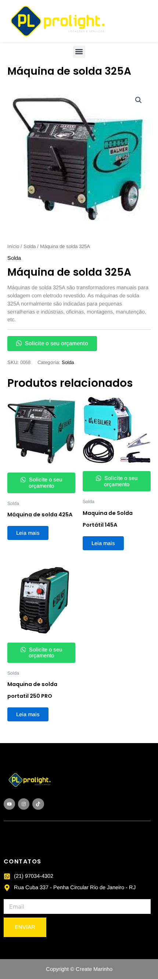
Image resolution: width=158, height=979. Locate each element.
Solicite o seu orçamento (56, 343)
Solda (30, 246)
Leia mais (28, 533)
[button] (79, 52)
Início (13, 246)
